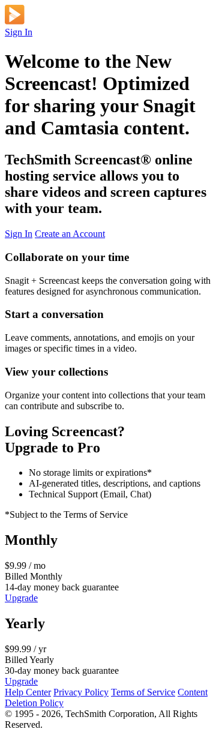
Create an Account (70, 234)
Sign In (18, 32)
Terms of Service (143, 692)
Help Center (28, 692)
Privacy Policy (81, 692)
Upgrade (21, 598)
